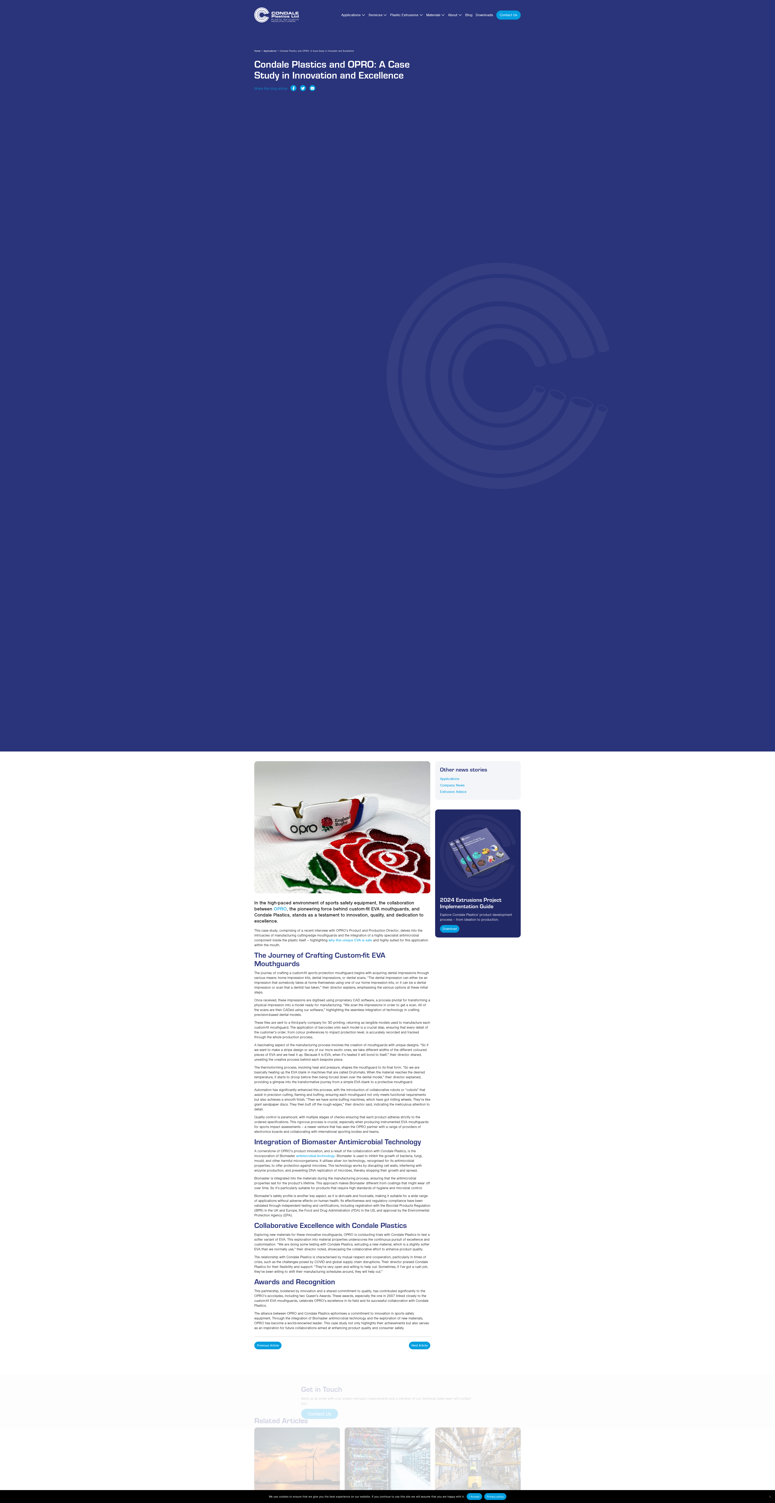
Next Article (420, 1345)
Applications (351, 15)
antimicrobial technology (315, 1156)
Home (257, 51)
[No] (770, 1497)
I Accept (474, 1496)
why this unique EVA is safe (350, 940)
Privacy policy (495, 1496)
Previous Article (268, 1345)
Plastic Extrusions (404, 15)
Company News (452, 785)
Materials (433, 15)
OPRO (280, 909)
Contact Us (508, 15)
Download (450, 929)
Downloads (484, 15)
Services (375, 15)
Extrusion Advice (453, 791)
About (452, 15)
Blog (468, 15)
